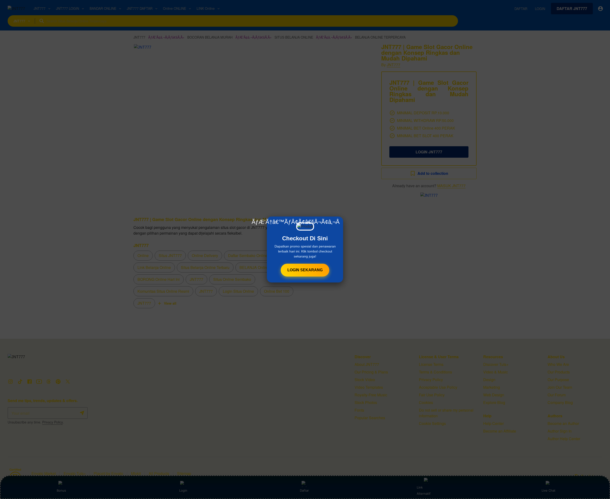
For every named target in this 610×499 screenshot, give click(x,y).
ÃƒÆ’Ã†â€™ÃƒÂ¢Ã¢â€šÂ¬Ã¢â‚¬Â (296, 222)
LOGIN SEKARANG (305, 270)
